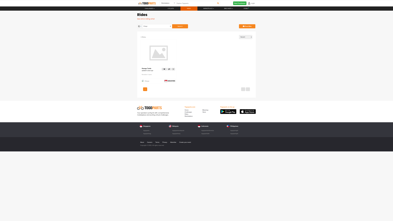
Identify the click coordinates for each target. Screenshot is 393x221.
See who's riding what (146, 19)
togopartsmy (176, 133)
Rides (189, 8)
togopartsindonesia (207, 130)
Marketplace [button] (208, 8)
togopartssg (147, 133)
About (142, 142)
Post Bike (248, 26)
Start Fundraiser (239, 3)
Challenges (149, 8)
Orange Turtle (146, 68)
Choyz (147, 81)
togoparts (146, 130)
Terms (157, 142)
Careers (149, 142)
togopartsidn (205, 133)
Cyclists (171, 8)
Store (204, 112)
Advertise (173, 142)
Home (187, 110)
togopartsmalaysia (178, 130)
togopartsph (234, 130)
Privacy (164, 142)
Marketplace (189, 116)
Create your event (185, 142)
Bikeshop (205, 110)
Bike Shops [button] (228, 8)
